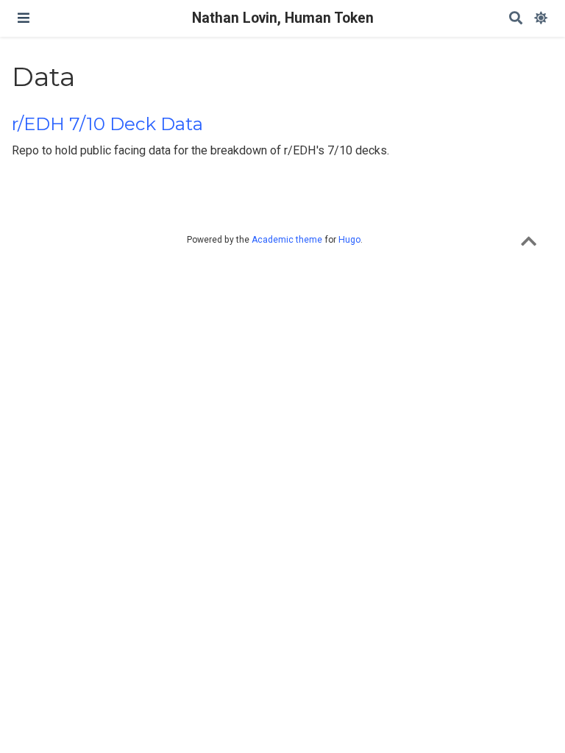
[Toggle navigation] (23, 18)
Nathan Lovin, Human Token (283, 18)
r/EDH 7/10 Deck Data (107, 124)
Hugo (349, 240)
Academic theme (287, 240)
